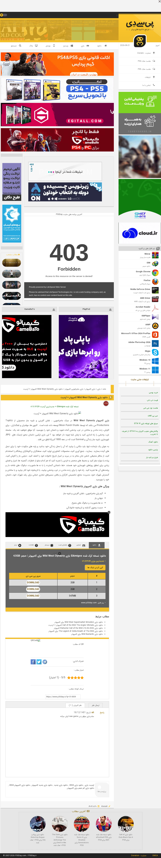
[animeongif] (65, 200)
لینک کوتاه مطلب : (76, 689)
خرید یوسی (153, 392)
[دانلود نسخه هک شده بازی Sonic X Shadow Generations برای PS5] (82, 824)
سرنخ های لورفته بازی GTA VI (146, 423)
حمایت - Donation (138, 855)
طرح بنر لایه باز (152, 457)
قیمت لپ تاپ (152, 400)
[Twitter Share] (39, 662)
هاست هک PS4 (144, 61)
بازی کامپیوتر (90, 389)
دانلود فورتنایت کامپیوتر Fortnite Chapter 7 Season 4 (55, 23)
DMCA (155, 855)
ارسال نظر (95, 705)
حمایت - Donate (144, 53)
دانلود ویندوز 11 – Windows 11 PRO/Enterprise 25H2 (79, 23)
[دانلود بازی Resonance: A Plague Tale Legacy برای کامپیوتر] (11, 263)
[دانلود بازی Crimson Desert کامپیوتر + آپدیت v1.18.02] (11, 285)
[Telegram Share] (44, 662)
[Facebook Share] (33, 662)
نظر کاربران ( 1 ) (75, 705)
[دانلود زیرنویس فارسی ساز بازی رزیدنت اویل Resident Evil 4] (11, 296)
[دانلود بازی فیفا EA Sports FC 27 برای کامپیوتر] (11, 274)
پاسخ (102, 712)
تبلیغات (148, 77)
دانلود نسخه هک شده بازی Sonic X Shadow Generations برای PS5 (81, 840)
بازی (98, 389)
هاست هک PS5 (144, 69)
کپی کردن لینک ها (95, 567)
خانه (104, 389)
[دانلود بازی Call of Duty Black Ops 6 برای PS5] (126, 824)
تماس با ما (146, 85)
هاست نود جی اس (150, 408)
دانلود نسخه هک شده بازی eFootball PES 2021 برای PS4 (103, 837)
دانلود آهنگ (153, 441)
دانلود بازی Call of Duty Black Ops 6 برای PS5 (126, 837)
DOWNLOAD (33, 582)
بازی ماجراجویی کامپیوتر (74, 389)
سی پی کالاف (153, 415)
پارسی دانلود (153, 449)
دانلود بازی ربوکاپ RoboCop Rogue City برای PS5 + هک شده (37, 838)
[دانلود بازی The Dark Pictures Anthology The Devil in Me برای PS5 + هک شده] (60, 824)
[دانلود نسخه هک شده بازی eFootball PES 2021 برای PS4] (104, 824)
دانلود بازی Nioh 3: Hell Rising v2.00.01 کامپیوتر (31, 23)
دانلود (99, 45)
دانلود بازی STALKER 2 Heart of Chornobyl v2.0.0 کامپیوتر (103, 23)
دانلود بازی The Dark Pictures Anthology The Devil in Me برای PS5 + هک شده (59, 840)
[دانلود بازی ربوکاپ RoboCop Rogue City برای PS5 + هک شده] (38, 824)
